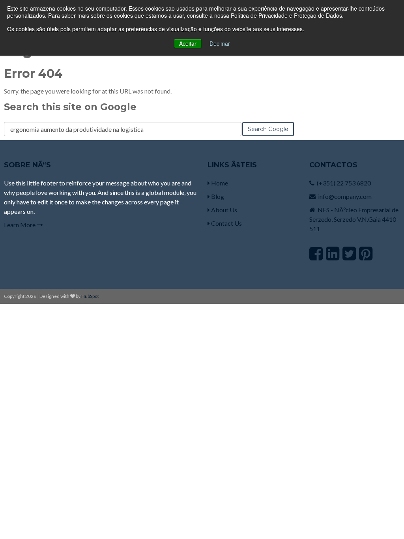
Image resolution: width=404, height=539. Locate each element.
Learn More (20, 224)
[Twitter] (349, 253)
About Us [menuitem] (223, 209)
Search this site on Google (70, 106)
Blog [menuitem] (217, 196)
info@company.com (345, 196)
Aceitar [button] (187, 43)
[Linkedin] (332, 253)
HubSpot (90, 296)
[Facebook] (316, 253)
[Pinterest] (365, 253)
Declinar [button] (219, 43)
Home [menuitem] (219, 183)
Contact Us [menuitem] (226, 223)
